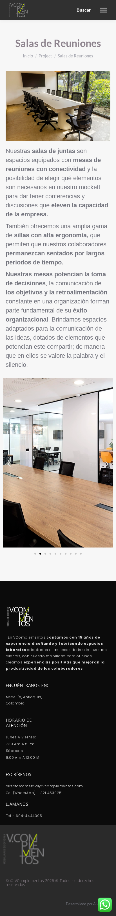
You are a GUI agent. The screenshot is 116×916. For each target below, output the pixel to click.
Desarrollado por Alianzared (88, 904)
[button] (9, 463)
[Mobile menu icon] (103, 10)
